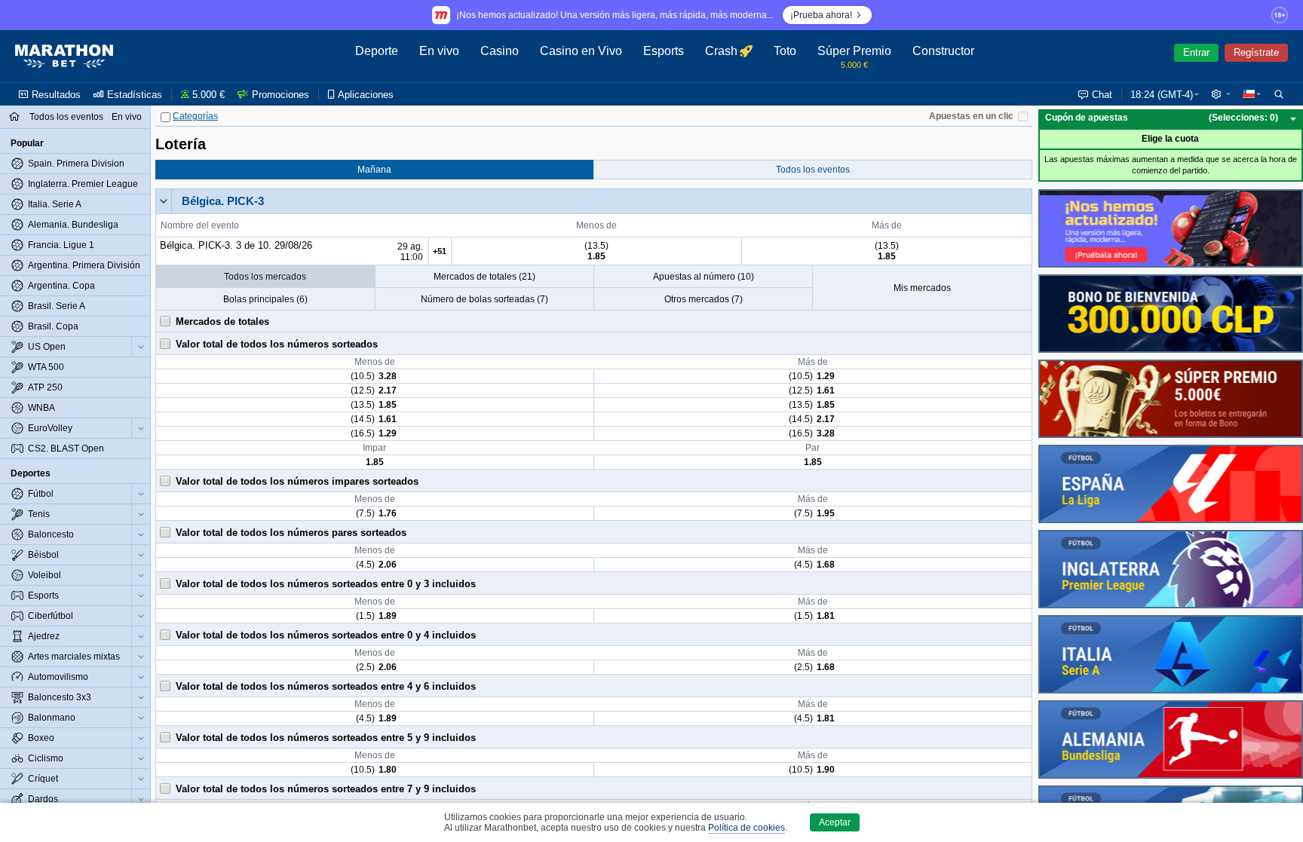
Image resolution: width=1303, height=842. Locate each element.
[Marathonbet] (64, 56)
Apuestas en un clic (971, 116)
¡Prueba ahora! (821, 15)
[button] (1221, 94)
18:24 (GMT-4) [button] (1161, 94)
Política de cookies (746, 827)
